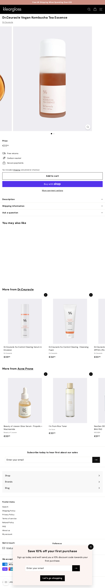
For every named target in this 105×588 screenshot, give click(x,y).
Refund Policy (8, 522)
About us (6, 530)
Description (8, 199)
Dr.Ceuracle (7, 22)
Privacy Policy (8, 514)
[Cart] (95, 9)
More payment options (52, 190)
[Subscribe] (76, 568)
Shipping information (13, 206)
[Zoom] (87, 127)
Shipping (16, 170)
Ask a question (10, 212)
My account (7, 534)
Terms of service (9, 518)
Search (5, 507)
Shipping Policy (8, 511)
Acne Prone (25, 368)
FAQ (4, 526)
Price (5, 140)
